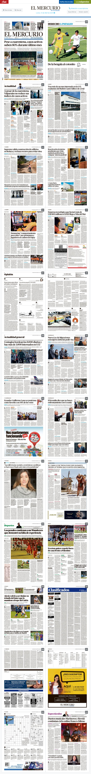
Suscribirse (72, 12)
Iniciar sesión (83, 12)
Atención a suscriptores (79, 8)
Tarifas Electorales (66, 2)
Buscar (18, 10)
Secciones (8, 10)
